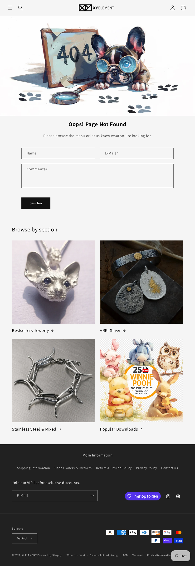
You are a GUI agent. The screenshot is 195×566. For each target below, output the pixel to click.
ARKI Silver (110, 330)
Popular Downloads (119, 429)
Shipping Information (33, 468)
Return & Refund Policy (114, 468)
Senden (36, 203)
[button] (10, 8)
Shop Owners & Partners (73, 468)
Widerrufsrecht (76, 555)
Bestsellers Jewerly (30, 330)
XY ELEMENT (29, 555)
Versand (137, 555)
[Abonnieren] (92, 495)
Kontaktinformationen (161, 555)
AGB (125, 555)
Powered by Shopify (49, 555)
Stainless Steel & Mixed (34, 429)
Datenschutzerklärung (104, 555)
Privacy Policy (146, 468)
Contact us (169, 468)
